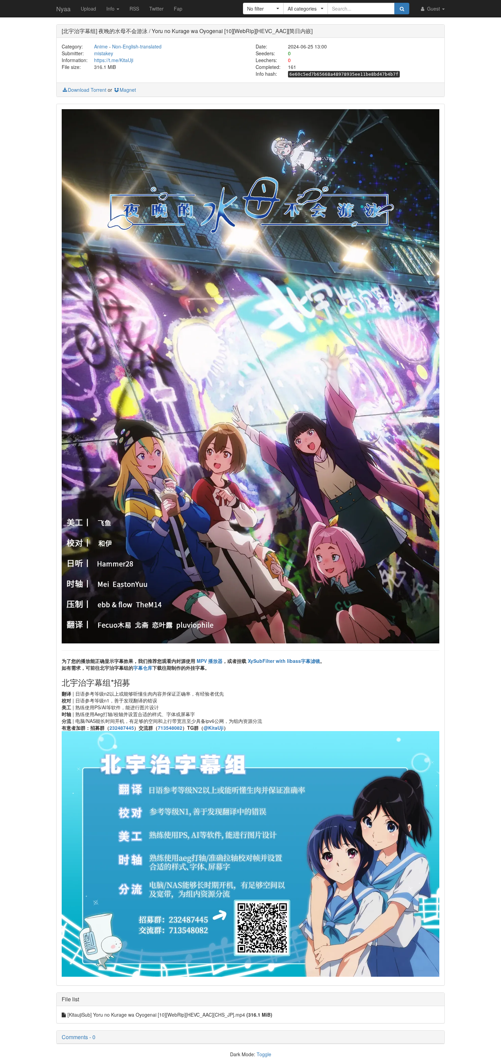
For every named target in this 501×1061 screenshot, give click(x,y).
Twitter (156, 8)
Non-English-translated (137, 46)
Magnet (128, 89)
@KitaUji (213, 727)
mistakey (103, 53)
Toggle (264, 1054)
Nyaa (63, 8)
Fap (178, 8)
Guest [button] (433, 8)
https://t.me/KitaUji (113, 60)
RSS (134, 8)
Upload (88, 8)
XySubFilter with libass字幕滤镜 (284, 660)
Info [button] (111, 8)
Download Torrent (87, 89)
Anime (101, 46)
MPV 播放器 (210, 660)
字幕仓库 (142, 667)
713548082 (170, 727)
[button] (263, 8)
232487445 (121, 727)
